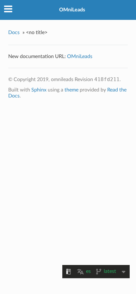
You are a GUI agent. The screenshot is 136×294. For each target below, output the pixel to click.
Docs (14, 32)
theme (71, 89)
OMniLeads (72, 9)
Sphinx (38, 89)
